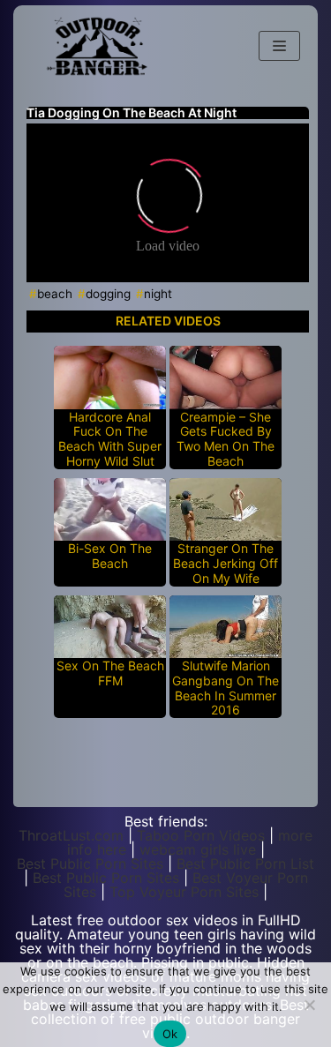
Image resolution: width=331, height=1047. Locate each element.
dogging (108, 294)
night (158, 294)
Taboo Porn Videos (201, 835)
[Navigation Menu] (279, 46)
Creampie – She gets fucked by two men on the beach (226, 439)
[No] (309, 1004)
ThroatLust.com (71, 835)
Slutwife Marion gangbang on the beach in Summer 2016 (225, 688)
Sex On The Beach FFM (110, 673)
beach (54, 294)
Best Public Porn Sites (90, 863)
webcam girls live (197, 849)
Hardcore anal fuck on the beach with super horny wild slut (110, 439)
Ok (170, 1034)
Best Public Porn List (245, 863)
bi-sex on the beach (110, 556)
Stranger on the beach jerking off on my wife (225, 564)
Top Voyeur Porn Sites (184, 892)
